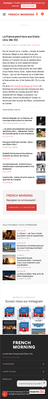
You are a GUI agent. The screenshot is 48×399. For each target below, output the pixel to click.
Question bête (10, 147)
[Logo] (21, 14)
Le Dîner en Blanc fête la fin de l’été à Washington (30, 275)
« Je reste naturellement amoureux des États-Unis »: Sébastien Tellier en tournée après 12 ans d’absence (19, 131)
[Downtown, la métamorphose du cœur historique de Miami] (9, 247)
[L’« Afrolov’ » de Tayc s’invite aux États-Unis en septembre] (9, 235)
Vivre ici (20, 255)
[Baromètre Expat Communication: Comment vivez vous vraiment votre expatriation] (9, 259)
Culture (7, 172)
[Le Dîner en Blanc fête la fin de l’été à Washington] (9, 275)
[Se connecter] (37, 14)
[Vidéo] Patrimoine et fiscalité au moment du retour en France (18, 154)
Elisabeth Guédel (24, 278)
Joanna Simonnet (24, 267)
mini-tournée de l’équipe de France (24, 86)
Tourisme (8, 182)
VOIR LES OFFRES (28, 6)
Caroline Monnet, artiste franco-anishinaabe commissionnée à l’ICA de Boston (18, 166)
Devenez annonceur (11, 357)
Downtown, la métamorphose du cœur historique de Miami (30, 246)
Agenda (7, 158)
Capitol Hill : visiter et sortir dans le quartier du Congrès (18, 178)
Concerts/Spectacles (14, 123)
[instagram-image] (10, 313)
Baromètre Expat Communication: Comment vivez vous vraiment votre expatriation (29, 261)
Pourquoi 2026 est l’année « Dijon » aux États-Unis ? (18, 143)
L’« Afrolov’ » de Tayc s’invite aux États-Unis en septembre (30, 234)
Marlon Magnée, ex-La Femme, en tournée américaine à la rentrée (18, 119)
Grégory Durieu (23, 238)
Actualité (36, 45)
